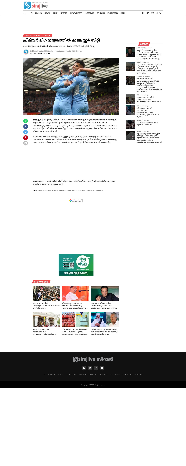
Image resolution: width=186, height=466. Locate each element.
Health (61, 375)
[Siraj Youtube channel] (102, 368)
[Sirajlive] (93, 361)
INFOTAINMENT (76, 13)
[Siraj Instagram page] (96, 368)
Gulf (55, 13)
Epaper (38, 13)
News (47, 13)
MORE (123, 13)
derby (48, 190)
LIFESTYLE (90, 13)
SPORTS (64, 13)
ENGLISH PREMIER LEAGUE (62, 190)
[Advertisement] (120, 5)
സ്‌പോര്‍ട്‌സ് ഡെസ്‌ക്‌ (41, 54)
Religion (93, 375)
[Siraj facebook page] (84, 368)
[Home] (31, 12)
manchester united (95, 190)
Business (104, 375)
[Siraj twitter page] (90, 368)
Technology (49, 375)
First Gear (71, 375)
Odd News (127, 375)
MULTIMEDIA (112, 13)
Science (82, 375)
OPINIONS (101, 13)
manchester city (79, 190)
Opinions (139, 375)
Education (115, 375)
